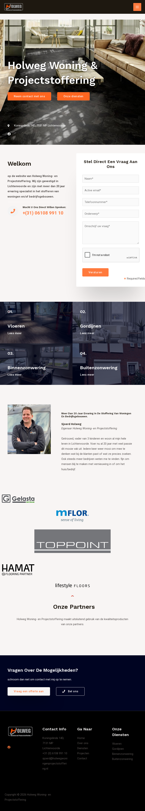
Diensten (82, 748)
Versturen (95, 272)
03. (11, 353)
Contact (82, 758)
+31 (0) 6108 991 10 (54, 753)
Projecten (83, 753)
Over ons (82, 743)
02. (83, 311)
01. (10, 311)
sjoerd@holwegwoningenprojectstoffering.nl (54, 763)
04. (83, 353)
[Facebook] (9, 747)
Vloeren (16, 326)
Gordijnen (90, 326)
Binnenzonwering (27, 367)
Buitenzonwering (98, 367)
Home (81, 738)
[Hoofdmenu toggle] (137, 7)
